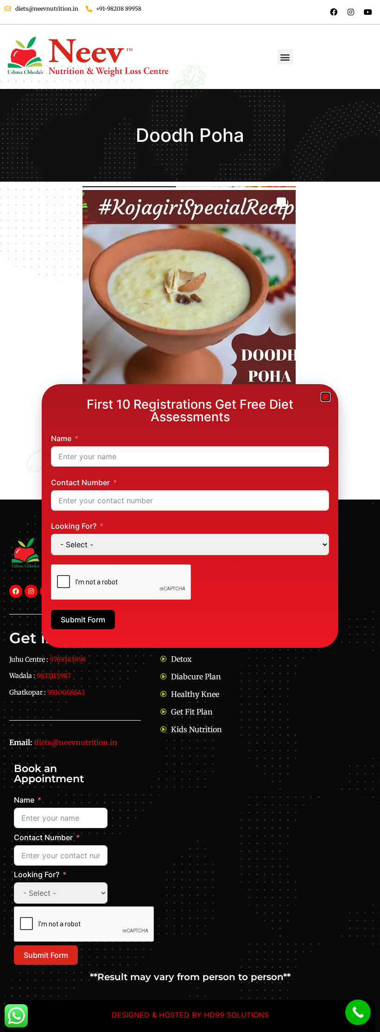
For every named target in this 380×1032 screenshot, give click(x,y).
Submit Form (83, 619)
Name (61, 438)
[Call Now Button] (358, 1012)
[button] (325, 396)
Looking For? (73, 526)
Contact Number (80, 482)
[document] (190, 516)
